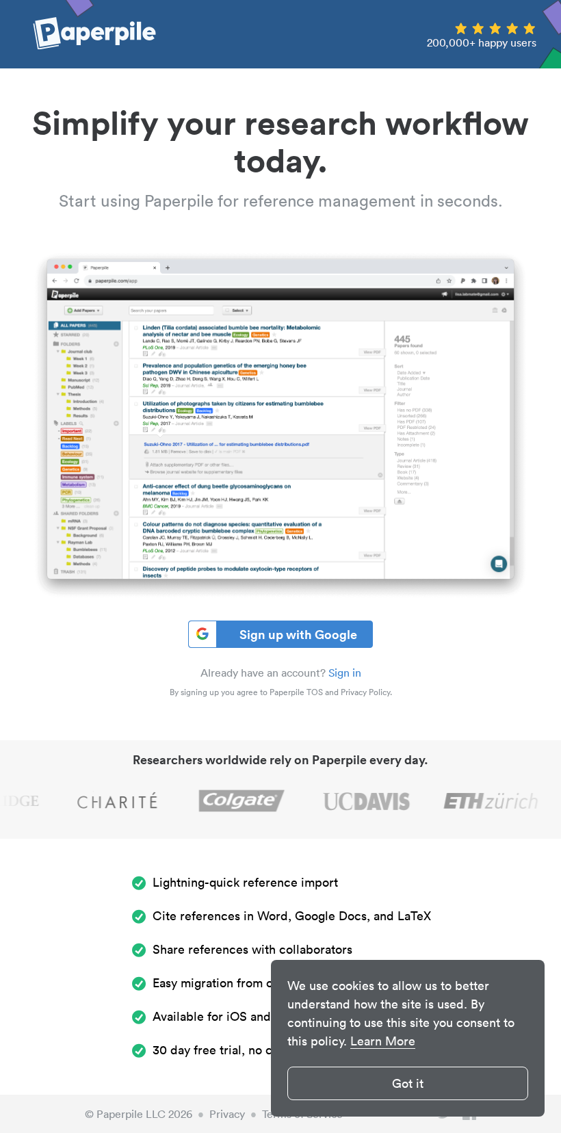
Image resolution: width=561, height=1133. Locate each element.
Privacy (227, 1114)
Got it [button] (407, 1083)
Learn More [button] (382, 1041)
